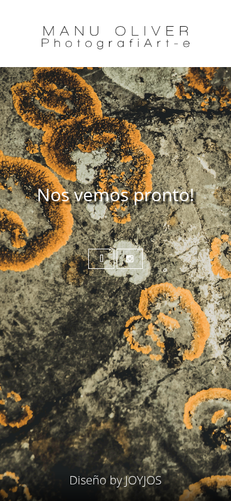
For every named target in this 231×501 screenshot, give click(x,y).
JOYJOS (143, 480)
